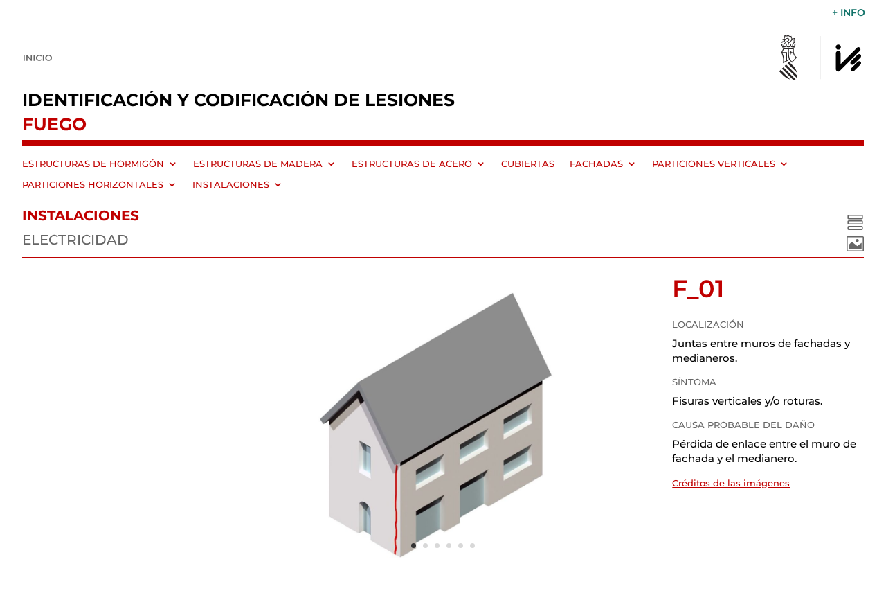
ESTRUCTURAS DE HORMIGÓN (93, 164)
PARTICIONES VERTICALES (713, 164)
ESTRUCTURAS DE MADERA (258, 164)
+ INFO (848, 13)
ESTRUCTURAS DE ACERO (412, 164)
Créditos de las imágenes (731, 482)
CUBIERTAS (527, 164)
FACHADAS (596, 164)
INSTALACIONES (230, 184)
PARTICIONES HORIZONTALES (92, 184)
